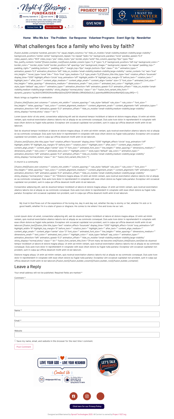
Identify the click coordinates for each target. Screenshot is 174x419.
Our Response (78, 37)
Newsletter (144, 37)
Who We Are (40, 37)
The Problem (59, 37)
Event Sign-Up (126, 37)
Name (18, 310)
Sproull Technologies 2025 (82, 414)
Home (27, 37)
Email (17, 320)
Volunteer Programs (102, 37)
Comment (19, 278)
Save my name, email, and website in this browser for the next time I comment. (55, 341)
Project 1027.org (119, 414)
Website (18, 331)
